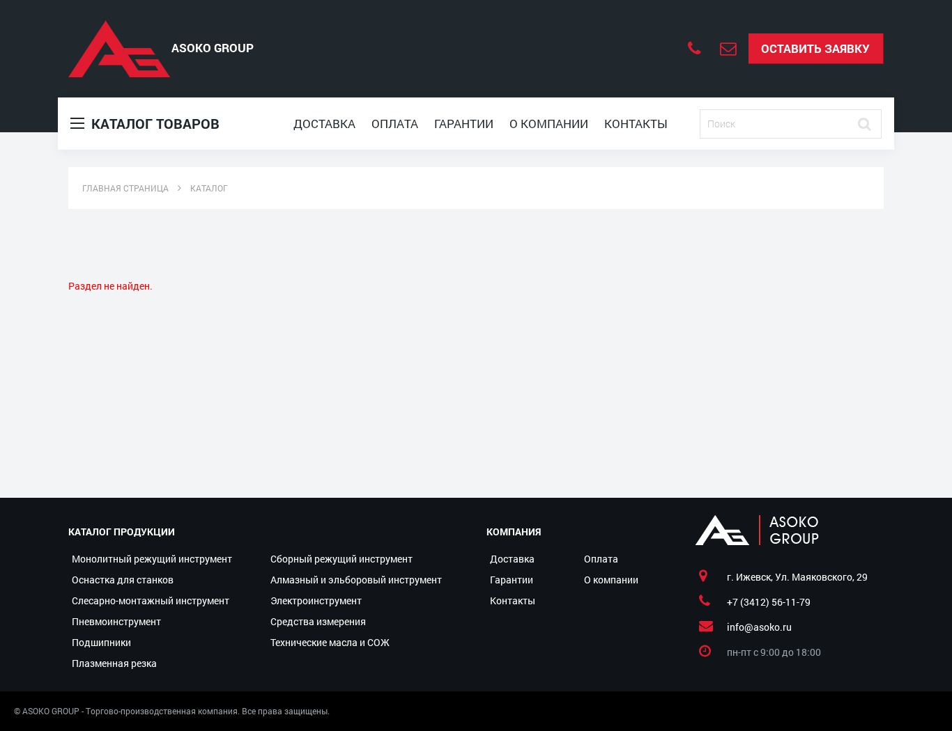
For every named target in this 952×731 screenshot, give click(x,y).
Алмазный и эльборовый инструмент (356, 579)
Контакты (636, 124)
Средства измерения (318, 621)
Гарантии (463, 124)
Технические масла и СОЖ (330, 642)
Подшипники (101, 642)
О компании (548, 124)
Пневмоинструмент (116, 621)
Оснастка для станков (123, 579)
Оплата (394, 124)
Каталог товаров (154, 123)
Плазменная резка (114, 663)
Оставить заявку (815, 48)
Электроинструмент (316, 600)
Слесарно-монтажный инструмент (150, 600)
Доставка (324, 124)
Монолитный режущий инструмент (152, 558)
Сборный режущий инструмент (341, 558)
